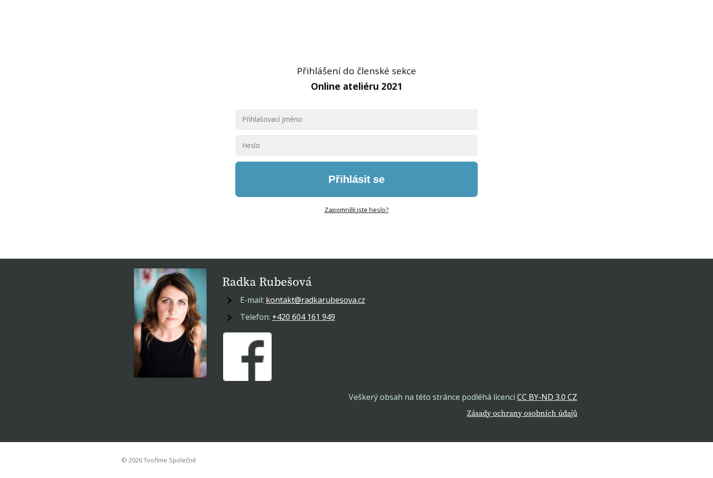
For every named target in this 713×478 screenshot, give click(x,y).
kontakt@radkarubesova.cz (315, 300)
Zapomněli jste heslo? (356, 209)
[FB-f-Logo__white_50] (247, 356)
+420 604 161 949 (303, 317)
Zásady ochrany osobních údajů (522, 413)
